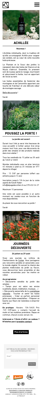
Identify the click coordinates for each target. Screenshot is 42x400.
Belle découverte (10, 93)
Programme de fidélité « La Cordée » (21, 392)
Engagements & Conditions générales (20, 390)
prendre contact (24, 322)
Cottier (21, 261)
